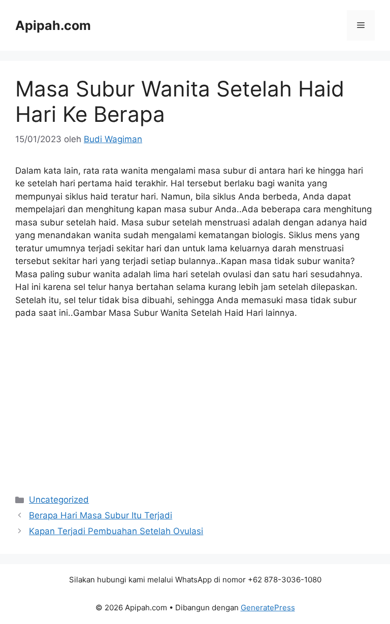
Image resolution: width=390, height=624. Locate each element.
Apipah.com (53, 25)
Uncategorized (59, 500)
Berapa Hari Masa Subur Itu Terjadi (100, 515)
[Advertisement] (195, 404)
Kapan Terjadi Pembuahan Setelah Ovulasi (116, 531)
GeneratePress (268, 607)
